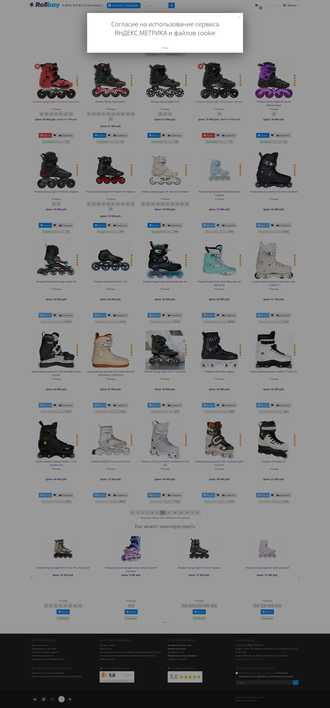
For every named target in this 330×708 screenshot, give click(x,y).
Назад (165, 47)
